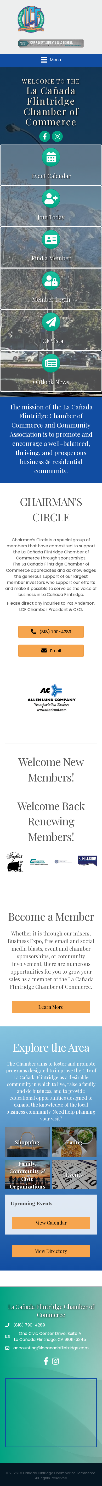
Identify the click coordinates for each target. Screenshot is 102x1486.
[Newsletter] (51, 324)
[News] (51, 366)
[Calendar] (51, 160)
